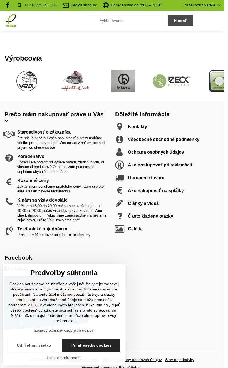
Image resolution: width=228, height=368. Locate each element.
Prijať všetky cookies (91, 345)
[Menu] (217, 20)
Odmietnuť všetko (34, 345)
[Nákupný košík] (203, 20)
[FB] (9, 5)
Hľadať (180, 20)
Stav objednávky (179, 359)
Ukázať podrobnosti (64, 357)
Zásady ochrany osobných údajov (132, 359)
